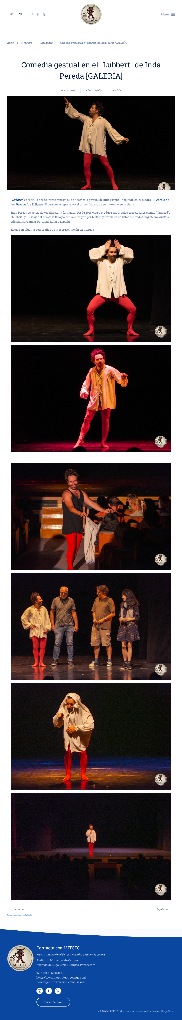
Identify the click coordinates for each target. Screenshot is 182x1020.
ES (20, 14)
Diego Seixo (167, 1011)
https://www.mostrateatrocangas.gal (61, 977)
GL (11, 14)
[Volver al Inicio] (91, 14)
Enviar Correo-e (53, 1002)
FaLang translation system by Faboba (19, 915)
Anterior (20, 909)
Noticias (117, 90)
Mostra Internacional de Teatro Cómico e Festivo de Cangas (70, 954)
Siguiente (162, 909)
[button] (168, 14)
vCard (81, 982)
